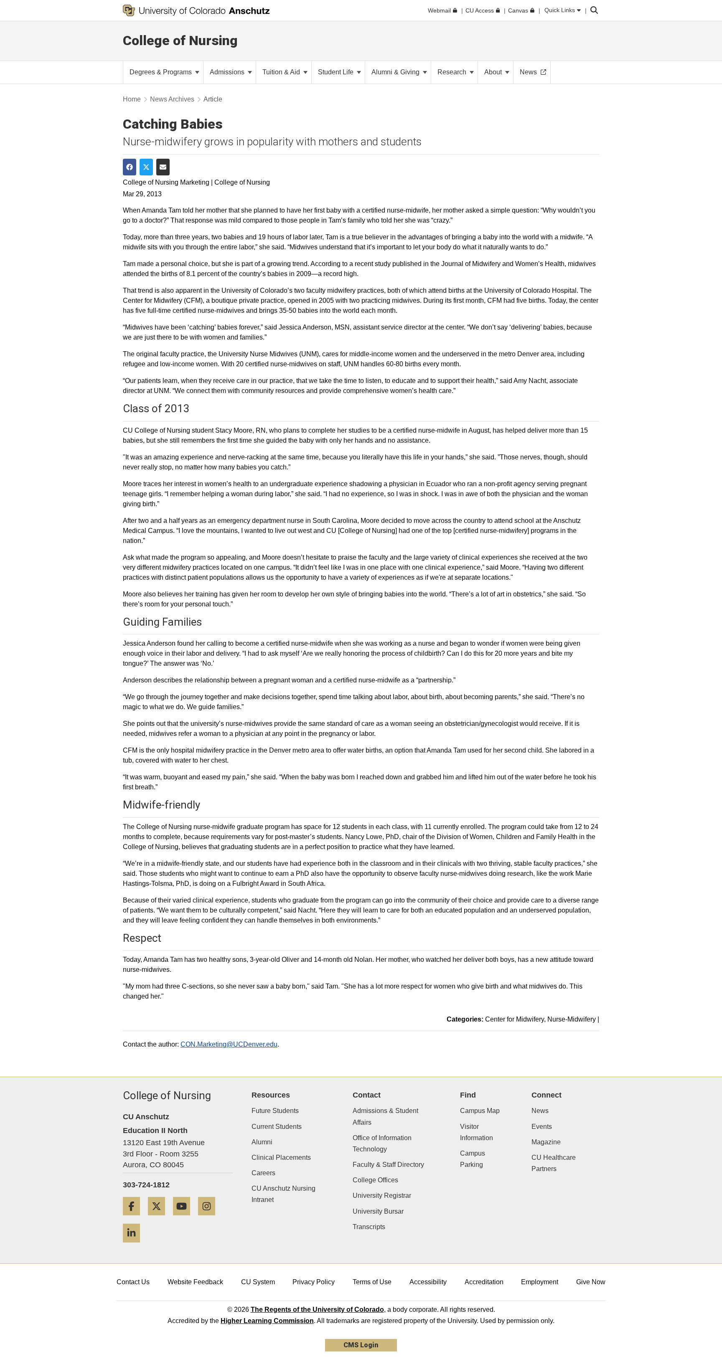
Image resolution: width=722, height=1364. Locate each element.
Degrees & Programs (161, 72)
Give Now (590, 1281)
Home (132, 99)
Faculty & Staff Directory (388, 1164)
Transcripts (369, 1226)
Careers (263, 1172)
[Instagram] (209, 1218)
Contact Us (133, 1281)
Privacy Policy (313, 1281)
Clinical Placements (281, 1157)
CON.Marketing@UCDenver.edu (228, 1044)
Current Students (277, 1126)
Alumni (262, 1142)
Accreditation (484, 1281)
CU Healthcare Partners (553, 1163)
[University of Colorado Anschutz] (196, 10)
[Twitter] (159, 1218)
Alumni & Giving (396, 72)
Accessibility (428, 1281)
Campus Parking (472, 1159)
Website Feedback (195, 1281)
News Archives (172, 99)
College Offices (375, 1180)
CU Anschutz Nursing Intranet (283, 1194)
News (540, 1110)
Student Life (336, 72)
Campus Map (480, 1110)
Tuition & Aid (282, 72)
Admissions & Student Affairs (385, 1116)
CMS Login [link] (360, 1345)
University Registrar (382, 1195)
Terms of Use (372, 1281)
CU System (258, 1281)
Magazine (546, 1142)
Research (452, 72)
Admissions (228, 72)
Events (541, 1126)
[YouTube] (184, 1218)
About (493, 72)
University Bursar (378, 1211)
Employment (539, 1281)
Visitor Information (476, 1132)
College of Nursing (180, 40)
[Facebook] (134, 1218)
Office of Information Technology (382, 1143)
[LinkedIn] (134, 1245)
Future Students (275, 1110)
